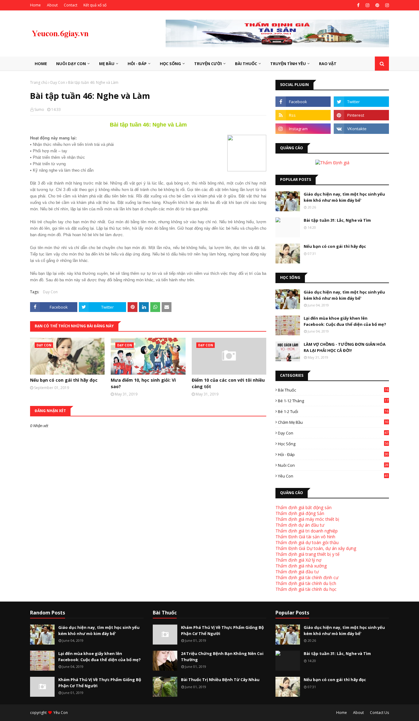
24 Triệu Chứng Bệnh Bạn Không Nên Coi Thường (222, 656)
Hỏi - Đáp (333, 454)
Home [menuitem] (41, 63)
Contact (70, 5)
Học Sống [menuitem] (170, 63)
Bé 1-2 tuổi (333, 411)
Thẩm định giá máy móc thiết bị (307, 519)
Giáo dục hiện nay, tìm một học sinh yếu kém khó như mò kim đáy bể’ (344, 197)
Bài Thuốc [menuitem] (246, 63)
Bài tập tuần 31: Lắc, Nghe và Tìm (337, 220)
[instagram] (367, 5)
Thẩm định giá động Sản (299, 513)
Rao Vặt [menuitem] (327, 63)
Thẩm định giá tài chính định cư (306, 577)
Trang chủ (38, 82)
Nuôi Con (333, 465)
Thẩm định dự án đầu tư (299, 525)
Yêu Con (333, 476)
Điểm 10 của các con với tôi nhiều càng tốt (228, 383)
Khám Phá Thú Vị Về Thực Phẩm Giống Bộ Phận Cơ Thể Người (99, 682)
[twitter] (361, 101)
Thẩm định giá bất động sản (303, 507)
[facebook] (358, 5)
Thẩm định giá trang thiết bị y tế (307, 554)
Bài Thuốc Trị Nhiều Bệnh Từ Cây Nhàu (220, 679)
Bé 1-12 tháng (333, 400)
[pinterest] (377, 5)
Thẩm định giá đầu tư (297, 572)
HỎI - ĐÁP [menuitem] (137, 63)
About (52, 5)
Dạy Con (57, 82)
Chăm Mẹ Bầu (333, 422)
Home (35, 5)
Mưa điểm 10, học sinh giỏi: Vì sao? (143, 383)
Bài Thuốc (333, 390)
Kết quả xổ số (94, 5)
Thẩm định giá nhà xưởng (301, 566)
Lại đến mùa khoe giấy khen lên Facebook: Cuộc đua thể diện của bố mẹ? (345, 321)
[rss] (303, 115)
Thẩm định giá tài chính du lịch (305, 583)
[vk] (361, 128)
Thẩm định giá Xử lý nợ (298, 560)
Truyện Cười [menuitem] (208, 63)
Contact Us (379, 712)
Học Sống (333, 443)
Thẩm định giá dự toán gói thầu (307, 542)
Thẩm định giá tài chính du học (305, 589)
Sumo (39, 109)
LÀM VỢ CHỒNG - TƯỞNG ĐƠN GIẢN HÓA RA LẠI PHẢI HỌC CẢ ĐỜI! (345, 347)
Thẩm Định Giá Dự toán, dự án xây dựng (315, 548)
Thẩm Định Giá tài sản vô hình (305, 537)
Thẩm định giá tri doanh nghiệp (306, 531)
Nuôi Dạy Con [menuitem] (71, 63)
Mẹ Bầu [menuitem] (106, 63)
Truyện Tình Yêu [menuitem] (288, 63)
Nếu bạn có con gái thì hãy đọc (64, 380)
